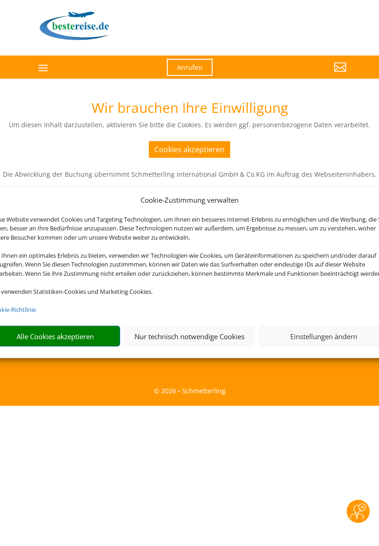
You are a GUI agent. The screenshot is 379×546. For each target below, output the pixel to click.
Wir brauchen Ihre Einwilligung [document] (190, 109)
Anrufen (189, 67)
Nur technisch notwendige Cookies (189, 336)
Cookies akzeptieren (189, 149)
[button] (298, 74)
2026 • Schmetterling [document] (192, 390)
